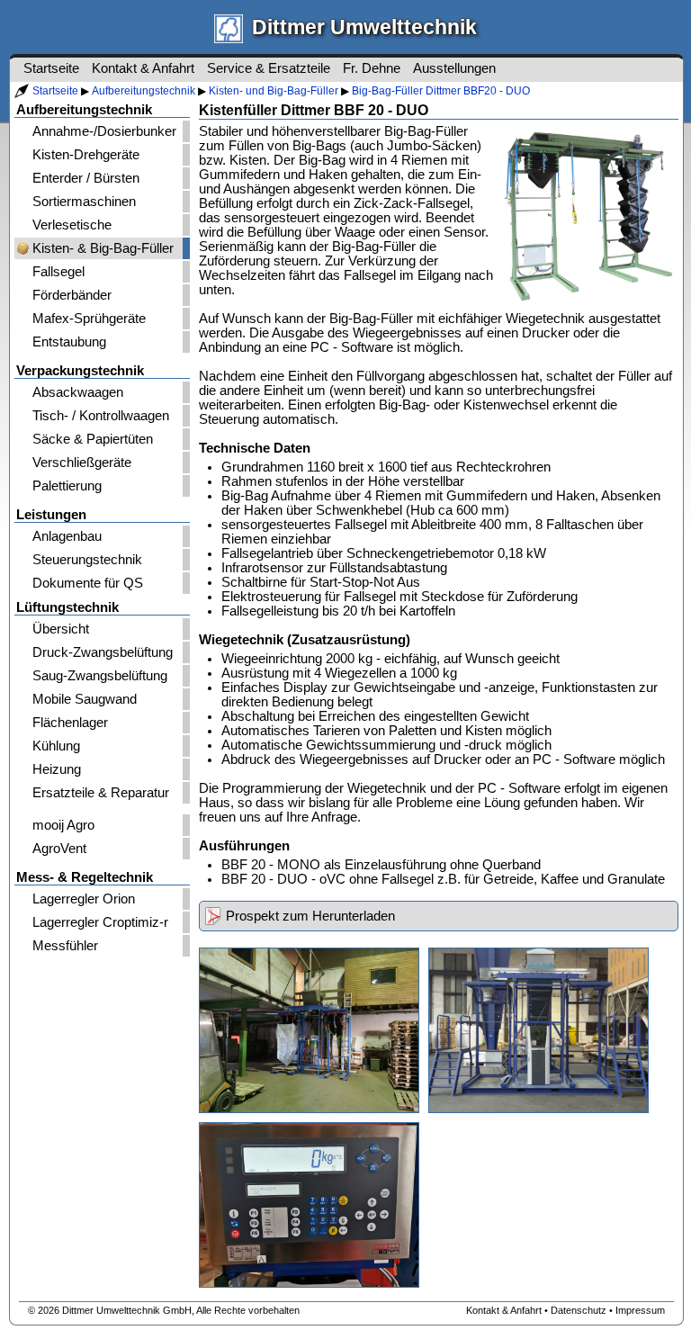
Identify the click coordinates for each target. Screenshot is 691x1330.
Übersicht (60, 629)
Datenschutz (578, 1310)
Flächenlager (70, 722)
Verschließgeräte (81, 462)
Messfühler (65, 946)
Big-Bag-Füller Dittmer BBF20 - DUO (441, 91)
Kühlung (56, 746)
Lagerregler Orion (83, 899)
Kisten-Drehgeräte (85, 155)
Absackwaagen (77, 392)
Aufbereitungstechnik (143, 91)
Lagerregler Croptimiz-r (100, 922)
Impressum (640, 1310)
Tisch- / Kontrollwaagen (100, 416)
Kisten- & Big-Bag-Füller (103, 248)
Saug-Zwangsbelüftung (99, 676)
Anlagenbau (67, 536)
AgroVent (59, 848)
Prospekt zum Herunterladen (310, 916)
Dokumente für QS (87, 583)
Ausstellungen (454, 68)
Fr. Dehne (371, 68)
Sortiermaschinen (84, 201)
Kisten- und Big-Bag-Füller (273, 91)
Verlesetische (72, 225)
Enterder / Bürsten (85, 178)
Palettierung (67, 486)
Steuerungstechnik (87, 560)
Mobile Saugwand (84, 699)
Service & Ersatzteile (268, 68)
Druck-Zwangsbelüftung (102, 652)
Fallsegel (58, 272)
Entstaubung (69, 342)
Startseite (55, 91)
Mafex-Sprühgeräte (89, 318)
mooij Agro (63, 825)
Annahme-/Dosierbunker (104, 131)
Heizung (56, 769)
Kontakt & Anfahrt (143, 68)
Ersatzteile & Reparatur (100, 793)
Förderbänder (72, 295)
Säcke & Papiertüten (92, 439)
